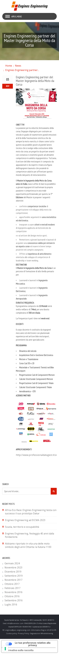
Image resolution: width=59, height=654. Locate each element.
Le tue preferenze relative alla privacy (32, 644)
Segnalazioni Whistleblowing (41, 633)
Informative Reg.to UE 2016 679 (43, 630)
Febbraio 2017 (12, 588)
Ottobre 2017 (12, 584)
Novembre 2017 (13, 580)
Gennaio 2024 (12, 563)
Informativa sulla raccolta (18, 650)
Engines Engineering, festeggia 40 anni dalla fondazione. (29, 535)
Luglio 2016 (11, 604)
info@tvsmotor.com (15, 623)
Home (8, 65)
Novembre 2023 (13, 567)
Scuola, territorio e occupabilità (22, 527)
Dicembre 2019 (13, 571)
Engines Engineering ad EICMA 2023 (25, 520)
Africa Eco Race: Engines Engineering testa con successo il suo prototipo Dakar (30, 511)
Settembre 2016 (14, 600)
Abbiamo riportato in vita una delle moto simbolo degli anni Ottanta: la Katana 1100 (28, 545)
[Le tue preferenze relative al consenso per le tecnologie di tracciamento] (5, 649)
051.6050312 (49, 620)
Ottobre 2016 (12, 596)
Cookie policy (11, 633)
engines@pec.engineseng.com (17, 630)
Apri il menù (16, 16)
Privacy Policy (23, 633)
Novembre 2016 (13, 592)
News (18, 65)
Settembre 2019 (14, 575)
